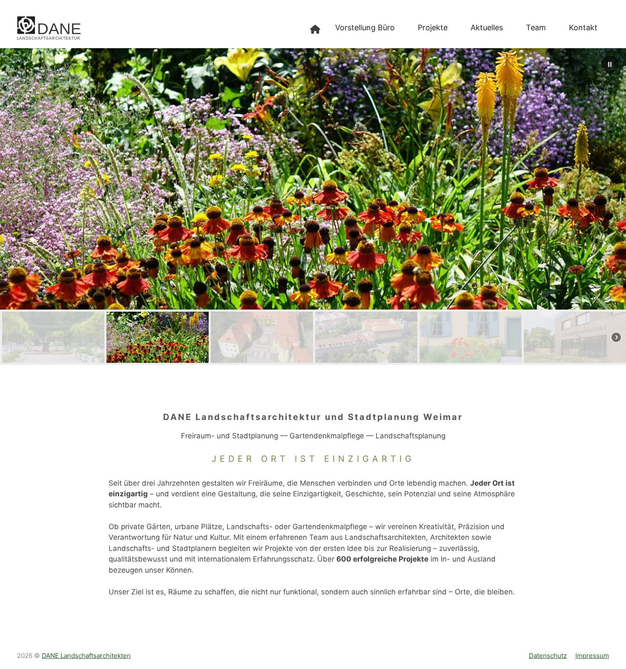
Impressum (592, 656)
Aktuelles (487, 27)
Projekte (433, 27)
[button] (609, 64)
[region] (313, 206)
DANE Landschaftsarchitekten (86, 656)
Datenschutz (548, 656)
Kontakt (583, 27)
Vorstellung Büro (365, 27)
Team (536, 27)
